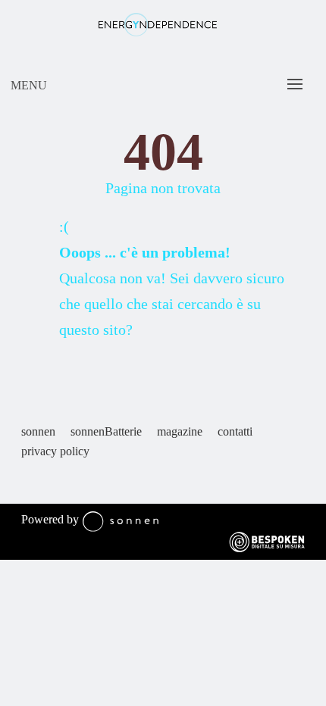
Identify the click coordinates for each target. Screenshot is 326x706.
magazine (179, 431)
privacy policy (55, 451)
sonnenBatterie (106, 431)
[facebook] (28, 482)
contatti (235, 431)
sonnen (38, 431)
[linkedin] (51, 482)
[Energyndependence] (157, 32)
